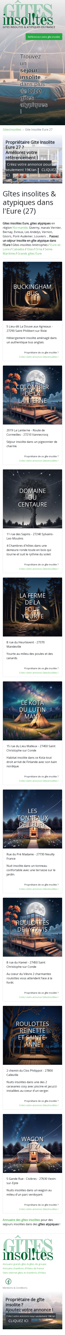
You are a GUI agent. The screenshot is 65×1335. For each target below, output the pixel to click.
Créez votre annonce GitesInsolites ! (38, 356)
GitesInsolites (12, 130)
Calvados (18, 249)
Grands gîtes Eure (30, 253)
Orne (38, 249)
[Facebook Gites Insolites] (7, 1283)
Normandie (20, 228)
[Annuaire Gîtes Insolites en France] (28, 1247)
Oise (30, 249)
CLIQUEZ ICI (18, 1320)
